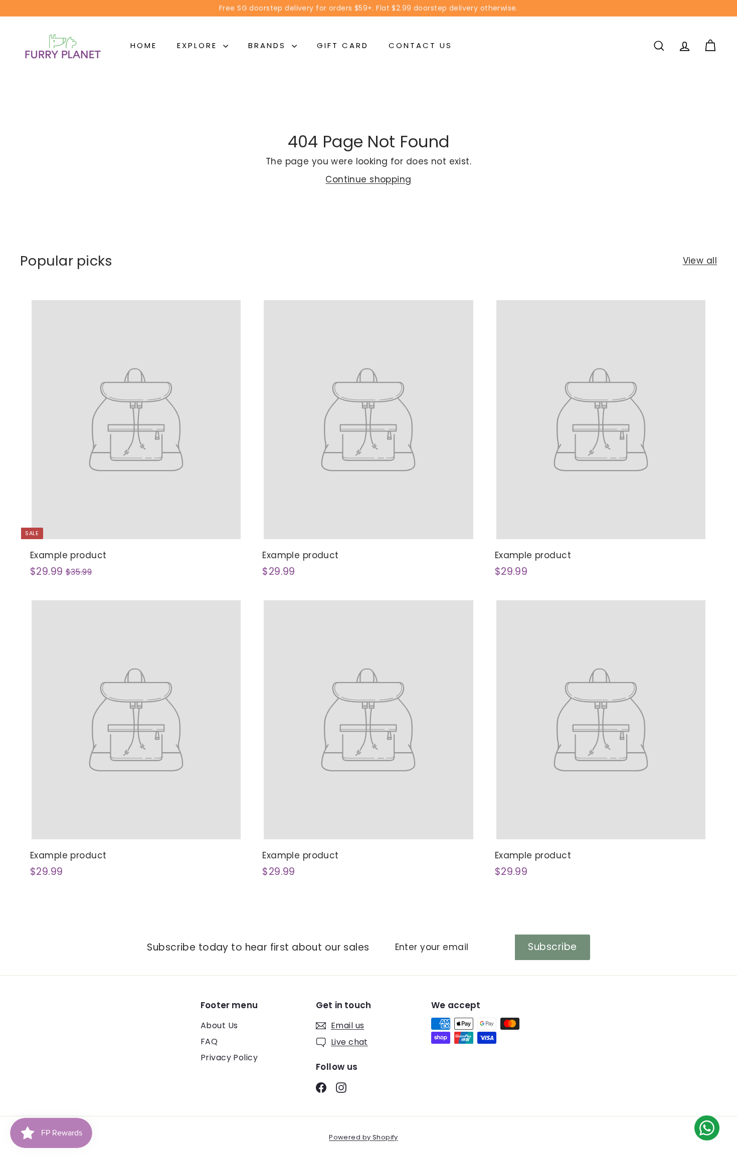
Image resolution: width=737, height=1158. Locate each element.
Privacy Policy (229, 1057)
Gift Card (342, 45)
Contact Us (420, 45)
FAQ (209, 1041)
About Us (219, 1025)
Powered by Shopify (363, 1137)
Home (143, 45)
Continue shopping (368, 179)
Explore (199, 45)
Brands (268, 45)
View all (700, 261)
